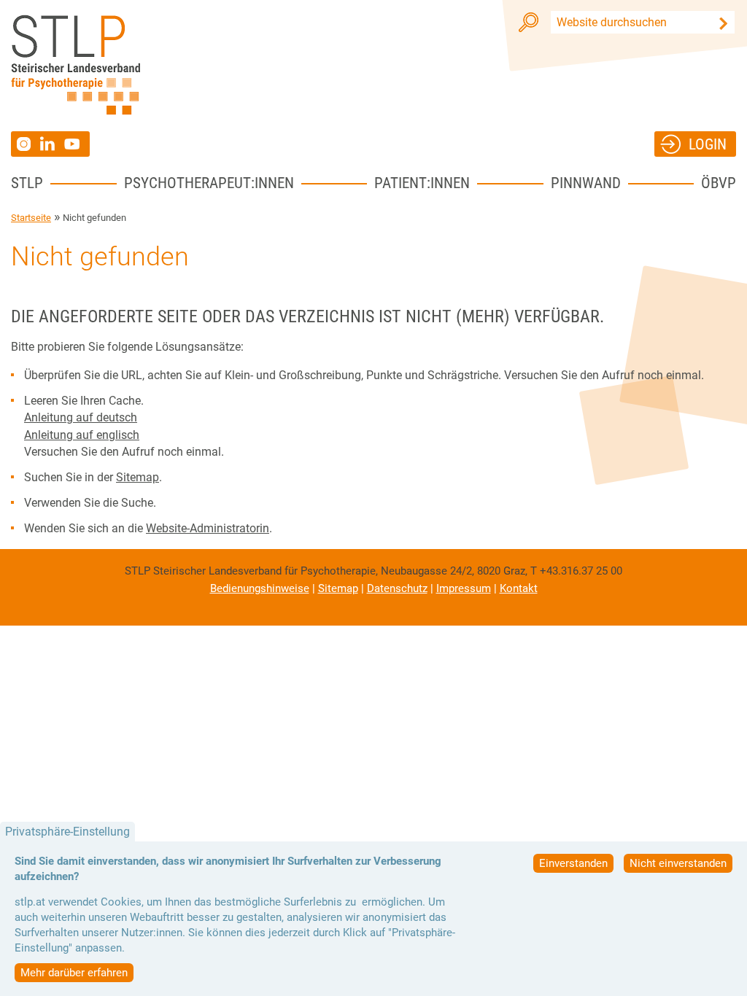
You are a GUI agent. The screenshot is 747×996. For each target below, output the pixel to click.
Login (708, 144)
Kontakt (519, 588)
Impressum (463, 588)
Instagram (25, 144)
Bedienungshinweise (259, 588)
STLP (27, 183)
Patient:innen (422, 183)
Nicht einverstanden (678, 863)
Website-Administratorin (207, 528)
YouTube (74, 144)
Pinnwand (586, 183)
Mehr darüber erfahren (74, 972)
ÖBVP (718, 183)
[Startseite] (75, 65)
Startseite (31, 217)
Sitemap (137, 477)
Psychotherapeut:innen (209, 183)
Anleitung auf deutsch (80, 417)
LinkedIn (52, 143)
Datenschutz (397, 588)
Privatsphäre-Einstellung (67, 832)
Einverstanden (573, 863)
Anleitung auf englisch (81, 435)
